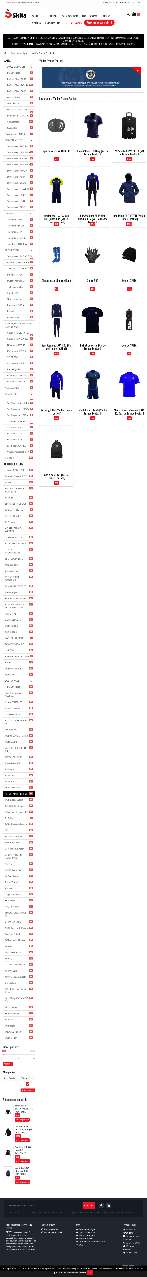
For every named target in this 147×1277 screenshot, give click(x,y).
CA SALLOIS (18, 632)
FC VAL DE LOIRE (18, 757)
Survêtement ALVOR (19, 170)
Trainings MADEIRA (19, 244)
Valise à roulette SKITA (19, 451)
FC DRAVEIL (18, 742)
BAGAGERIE (11, 394)
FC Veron (18, 674)
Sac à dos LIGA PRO (19, 445)
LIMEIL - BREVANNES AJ (18, 914)
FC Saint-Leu (18, 1007)
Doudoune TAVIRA (19, 345)
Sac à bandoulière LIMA (19, 403)
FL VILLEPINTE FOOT (18, 586)
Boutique (52, 16)
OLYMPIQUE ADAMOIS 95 (18, 1000)
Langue (123, 2)
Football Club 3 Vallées (18, 598)
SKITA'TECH (19, 357)
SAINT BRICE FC (18, 619)
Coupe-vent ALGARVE (19, 338)
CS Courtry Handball (18, 510)
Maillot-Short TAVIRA (19, 85)
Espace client (111, 2)
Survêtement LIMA (19, 201)
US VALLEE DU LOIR (18, 470)
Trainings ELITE (19, 219)
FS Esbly (18, 818)
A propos (36, 23)
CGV (80, 1244)
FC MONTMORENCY (18, 668)
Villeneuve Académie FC (18, 812)
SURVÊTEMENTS (13, 140)
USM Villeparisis (18, 870)
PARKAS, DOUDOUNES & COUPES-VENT (17, 325)
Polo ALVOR (19, 317)
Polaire (19, 311)
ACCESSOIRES (18, 388)
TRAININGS (11, 213)
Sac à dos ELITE (19, 433)
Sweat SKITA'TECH (19, 280)
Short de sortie (19, 299)
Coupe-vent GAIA (19, 363)
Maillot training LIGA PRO (20, 110)
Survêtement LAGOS (18, 134)
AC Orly (18, 1019)
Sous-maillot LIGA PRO (19, 115)
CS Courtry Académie (18, 964)
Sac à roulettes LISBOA (19, 409)
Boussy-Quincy (18, 592)
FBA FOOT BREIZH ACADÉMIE (18, 490)
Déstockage (75, 23)
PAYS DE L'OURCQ (18, 638)
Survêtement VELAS (19, 182)
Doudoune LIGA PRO (19, 375)
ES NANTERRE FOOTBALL (18, 578)
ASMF (18, 482)
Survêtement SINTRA (19, 158)
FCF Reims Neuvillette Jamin (18, 990)
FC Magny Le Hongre (18, 940)
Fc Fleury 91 (18, 769)
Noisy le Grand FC (18, 952)
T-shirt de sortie (19, 287)
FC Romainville (18, 1013)
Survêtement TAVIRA (19, 146)
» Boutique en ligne (18, 53)
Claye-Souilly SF (18, 894)
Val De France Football (18, 793)
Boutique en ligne (86, 1229)
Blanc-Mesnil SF (18, 763)
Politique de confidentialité (91, 1241)
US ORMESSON (18, 714)
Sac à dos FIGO (19, 439)
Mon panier (29, 1090)
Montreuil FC (18, 565)
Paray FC (18, 888)
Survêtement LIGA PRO (19, 189)
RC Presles (18, 781)
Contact (106, 16)
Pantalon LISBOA (19, 305)
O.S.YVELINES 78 (18, 1031)
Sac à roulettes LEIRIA (19, 415)
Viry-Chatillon (18, 906)
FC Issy (18, 958)
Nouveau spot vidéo (53, 1232)
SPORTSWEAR (12, 250)
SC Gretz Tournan (18, 836)
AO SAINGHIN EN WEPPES (18, 529)
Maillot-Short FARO (19, 91)
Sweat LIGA (19, 293)
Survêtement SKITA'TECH (19, 257)
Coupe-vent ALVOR (19, 351)
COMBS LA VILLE (18, 537)
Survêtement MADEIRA (19, 152)
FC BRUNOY (18, 1038)
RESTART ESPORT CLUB (18, 656)
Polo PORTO (19, 73)
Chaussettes (19, 121)
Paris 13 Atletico (18, 882)
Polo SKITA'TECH (19, 274)
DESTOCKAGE (12, 680)
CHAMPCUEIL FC (18, 702)
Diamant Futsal (18, 934)
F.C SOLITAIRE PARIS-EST (18, 722)
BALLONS (18, 458)
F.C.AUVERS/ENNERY (18, 543)
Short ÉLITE (19, 103)
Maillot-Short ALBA (19, 79)
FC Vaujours (18, 900)
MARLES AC (18, 729)
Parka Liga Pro (19, 369)
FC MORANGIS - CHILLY (18, 735)
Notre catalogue (70, 16)
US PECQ (18, 650)
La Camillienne (18, 876)
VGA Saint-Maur (18, 842)
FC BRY (18, 946)
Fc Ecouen (18, 522)
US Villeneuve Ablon (18, 848)
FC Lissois (18, 1025)
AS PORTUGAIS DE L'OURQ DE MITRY (18, 606)
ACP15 (18, 864)
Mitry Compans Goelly (18, 976)
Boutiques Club (52, 23)
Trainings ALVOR (19, 225)
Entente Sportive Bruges (18, 503)
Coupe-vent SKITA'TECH (19, 333)
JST (18, 830)
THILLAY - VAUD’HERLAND (18, 551)
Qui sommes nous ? (87, 1232)
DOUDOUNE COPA (19, 381)
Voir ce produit (22, 1119)
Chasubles (19, 128)
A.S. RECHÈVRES (18, 516)
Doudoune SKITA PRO (19, 262)
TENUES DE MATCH (15, 66)
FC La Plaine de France (18, 824)
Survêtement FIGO (19, 207)
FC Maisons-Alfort (18, 799)
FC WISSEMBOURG (18, 644)
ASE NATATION (18, 708)
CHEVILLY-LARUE (18, 922)
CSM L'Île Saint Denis (18, 806)
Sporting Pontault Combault (18, 694)
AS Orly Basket (18, 970)
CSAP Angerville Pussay (18, 928)
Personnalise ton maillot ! (99, 22)
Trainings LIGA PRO (19, 238)
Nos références (89, 16)
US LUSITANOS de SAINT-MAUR (18, 856)
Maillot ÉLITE (19, 97)
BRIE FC (18, 662)
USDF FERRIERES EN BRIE (18, 749)
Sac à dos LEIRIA (19, 427)
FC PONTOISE (18, 626)
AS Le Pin (18, 775)
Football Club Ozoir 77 (18, 476)
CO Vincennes (18, 571)
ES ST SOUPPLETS (18, 558)
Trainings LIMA (19, 231)
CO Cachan (18, 983)
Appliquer (8, 1063)
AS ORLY (18, 497)
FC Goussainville (18, 787)
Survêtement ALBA (19, 176)
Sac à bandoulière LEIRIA (19, 422)
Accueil (35, 16)
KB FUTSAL (18, 613)
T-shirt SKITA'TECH (19, 268)
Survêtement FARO (19, 195)
